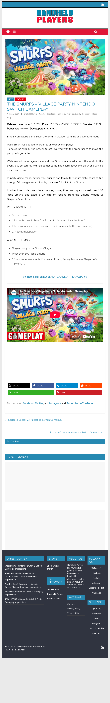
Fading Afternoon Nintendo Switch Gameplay (77, 432)
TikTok (96, 578)
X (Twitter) (96, 568)
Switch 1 (20, 99)
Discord (92, 587)
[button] (19, 385)
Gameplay (62, 114)
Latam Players (53, 598)
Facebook (28, 403)
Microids (70, 114)
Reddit (101, 587)
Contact (71, 604)
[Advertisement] (55, 482)
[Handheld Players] (8, 32)
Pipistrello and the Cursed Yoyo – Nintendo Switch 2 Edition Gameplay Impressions (22, 576)
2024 (44, 114)
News (10, 99)
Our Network (53, 589)
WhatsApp (96, 592)
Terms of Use (73, 613)
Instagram (96, 583)
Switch (77, 114)
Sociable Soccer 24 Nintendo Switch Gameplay (33, 420)
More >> (75, 587)
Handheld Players (30, 114)
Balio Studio (51, 114)
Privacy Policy (73, 608)
